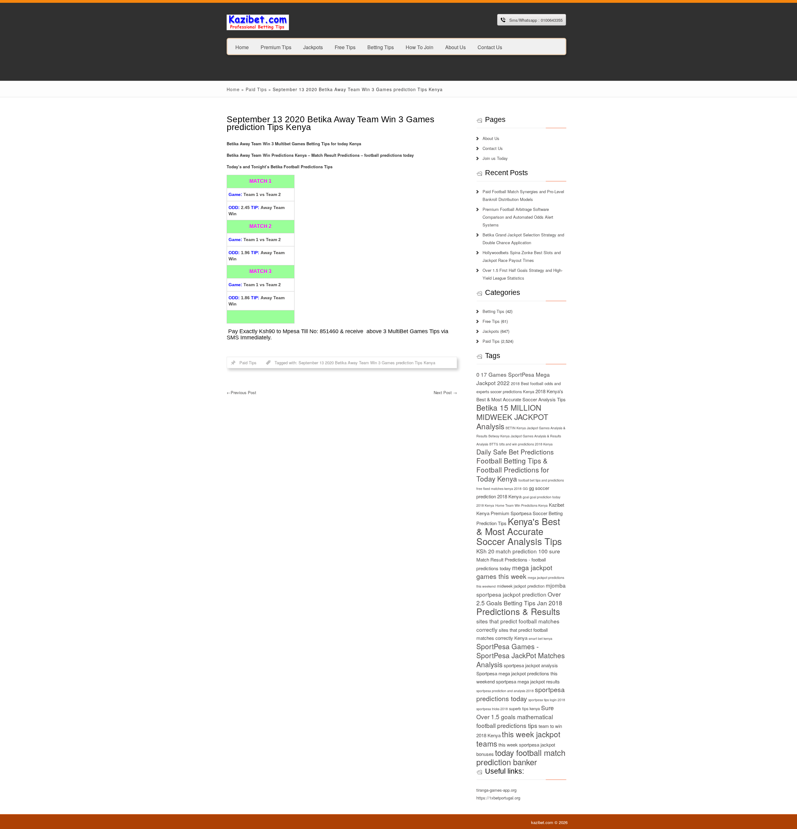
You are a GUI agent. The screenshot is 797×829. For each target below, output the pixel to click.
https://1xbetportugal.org (498, 798)
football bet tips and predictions (541, 480)
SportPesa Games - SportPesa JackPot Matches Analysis (520, 655)
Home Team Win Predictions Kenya (521, 505)
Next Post (445, 392)
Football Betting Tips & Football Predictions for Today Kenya (512, 469)
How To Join (419, 46)
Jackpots (313, 46)
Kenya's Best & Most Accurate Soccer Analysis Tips (519, 531)
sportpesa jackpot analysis (531, 665)
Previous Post (241, 392)
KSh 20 (485, 551)
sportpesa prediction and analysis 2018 (505, 690)
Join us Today (495, 158)
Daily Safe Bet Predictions (515, 451)
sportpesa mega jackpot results (528, 681)
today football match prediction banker (520, 757)
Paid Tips (256, 89)
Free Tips (345, 46)
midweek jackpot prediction (521, 586)
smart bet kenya (540, 638)
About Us (455, 46)
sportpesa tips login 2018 (546, 699)
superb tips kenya (524, 708)
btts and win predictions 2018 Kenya (526, 444)
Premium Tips (276, 46)
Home (242, 46)
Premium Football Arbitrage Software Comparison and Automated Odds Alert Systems (518, 217)
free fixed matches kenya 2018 (498, 488)
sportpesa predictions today (520, 694)
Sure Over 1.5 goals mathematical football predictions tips (515, 716)
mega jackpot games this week (514, 572)
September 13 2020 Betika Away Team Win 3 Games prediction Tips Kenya (367, 363)
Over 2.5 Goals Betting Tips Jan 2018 (519, 598)
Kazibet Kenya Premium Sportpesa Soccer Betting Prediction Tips (520, 513)
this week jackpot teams (518, 739)
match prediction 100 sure (528, 551)
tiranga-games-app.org (496, 790)
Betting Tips (380, 46)
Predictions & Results (518, 611)
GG (525, 488)
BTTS (493, 444)
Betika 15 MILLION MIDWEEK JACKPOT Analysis (512, 416)
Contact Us (490, 46)
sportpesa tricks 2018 (492, 708)
